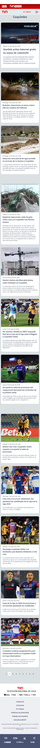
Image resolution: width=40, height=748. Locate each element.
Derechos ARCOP (20, 720)
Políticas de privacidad (20, 712)
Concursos (20, 705)
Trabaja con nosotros (20, 716)
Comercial (20, 701)
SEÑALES (28, 12)
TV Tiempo (20, 709)
